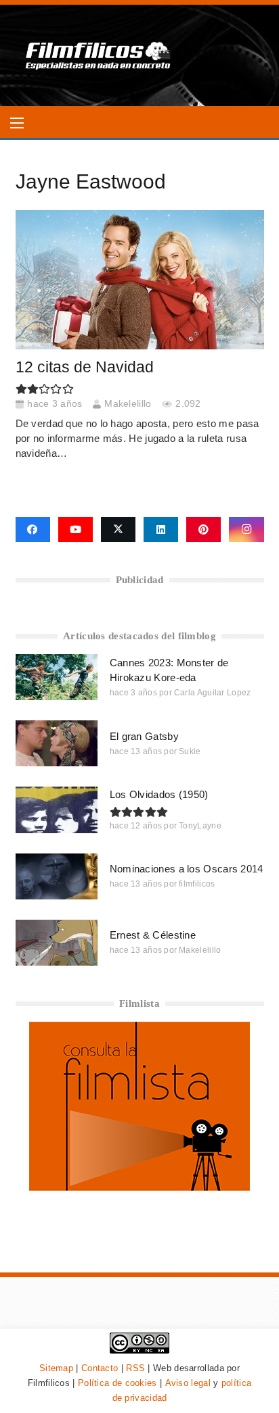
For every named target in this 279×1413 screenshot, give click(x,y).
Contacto (99, 1368)
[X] (118, 530)
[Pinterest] (203, 530)
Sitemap (56, 1368)
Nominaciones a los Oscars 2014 (186, 868)
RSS (135, 1368)
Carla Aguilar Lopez (212, 692)
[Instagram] (246, 530)
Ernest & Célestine (153, 935)
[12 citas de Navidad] (140, 279)
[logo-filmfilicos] (98, 55)
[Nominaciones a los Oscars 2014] (57, 876)
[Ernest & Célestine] (57, 943)
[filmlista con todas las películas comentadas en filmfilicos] (139, 1187)
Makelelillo (127, 404)
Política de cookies (117, 1383)
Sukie (190, 751)
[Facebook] (33, 530)
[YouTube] (75, 530)
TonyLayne (200, 826)
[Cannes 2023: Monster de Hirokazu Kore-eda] (57, 677)
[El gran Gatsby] (57, 743)
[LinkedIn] (161, 530)
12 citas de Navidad (85, 367)
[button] (17, 123)
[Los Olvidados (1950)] (57, 810)
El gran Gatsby (144, 736)
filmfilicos (197, 884)
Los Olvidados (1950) (159, 794)
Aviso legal (188, 1383)
